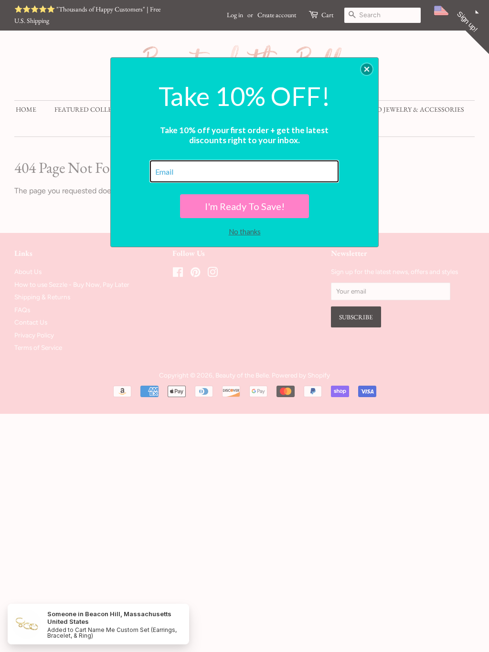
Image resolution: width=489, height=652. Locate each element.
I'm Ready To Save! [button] (245, 206)
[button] (366, 69)
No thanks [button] (245, 231)
